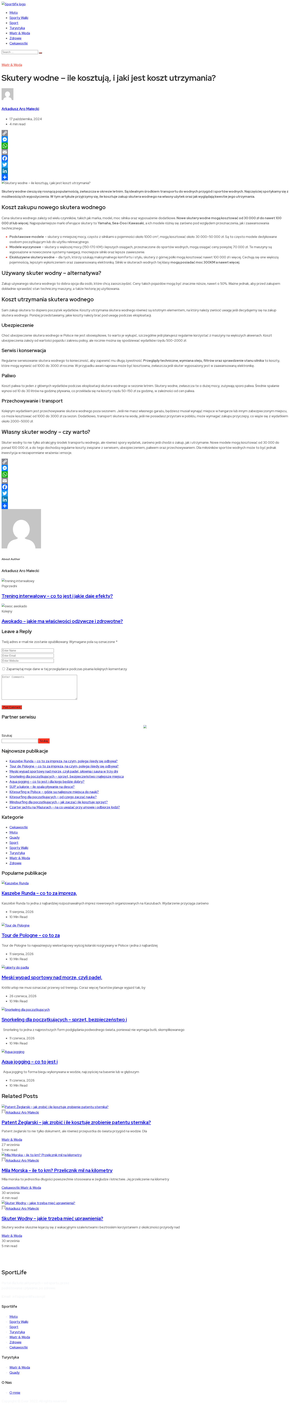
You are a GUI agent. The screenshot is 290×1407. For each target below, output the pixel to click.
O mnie (14, 1392)
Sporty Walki (18, 18)
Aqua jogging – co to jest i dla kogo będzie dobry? (46, 781)
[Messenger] (145, 139)
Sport (13, 23)
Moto (13, 12)
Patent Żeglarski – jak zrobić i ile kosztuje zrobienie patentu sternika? (76, 1122)
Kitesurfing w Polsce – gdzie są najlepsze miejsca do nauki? (54, 792)
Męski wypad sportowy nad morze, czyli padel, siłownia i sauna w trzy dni (63, 771)
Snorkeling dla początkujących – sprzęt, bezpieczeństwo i (64, 1020)
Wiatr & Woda (19, 33)
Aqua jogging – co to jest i (30, 1062)
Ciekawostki (18, 43)
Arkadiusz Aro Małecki (20, 109)
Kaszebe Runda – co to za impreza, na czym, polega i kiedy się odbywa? (63, 761)
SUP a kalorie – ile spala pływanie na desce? (42, 787)
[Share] (145, 177)
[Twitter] (145, 164)
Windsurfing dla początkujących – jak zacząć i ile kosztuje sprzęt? (58, 802)
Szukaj (7, 735)
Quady (14, 837)
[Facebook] (145, 158)
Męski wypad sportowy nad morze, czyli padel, (52, 977)
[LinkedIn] (145, 171)
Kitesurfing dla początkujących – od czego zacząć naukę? (53, 797)
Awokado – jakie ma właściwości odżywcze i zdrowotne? (62, 621)
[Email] (145, 152)
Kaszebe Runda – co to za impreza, (39, 893)
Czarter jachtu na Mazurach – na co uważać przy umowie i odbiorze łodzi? (64, 807)
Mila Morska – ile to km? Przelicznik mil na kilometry (57, 1170)
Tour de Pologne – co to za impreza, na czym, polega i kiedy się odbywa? (64, 766)
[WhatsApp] (145, 146)
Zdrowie (15, 38)
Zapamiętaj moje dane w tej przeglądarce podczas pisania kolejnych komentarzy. (66, 669)
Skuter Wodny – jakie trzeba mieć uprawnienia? (52, 1218)
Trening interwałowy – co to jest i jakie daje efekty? (57, 596)
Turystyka (17, 28)
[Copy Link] (145, 133)
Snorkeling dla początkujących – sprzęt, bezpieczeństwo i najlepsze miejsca (66, 776)
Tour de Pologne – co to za (31, 935)
